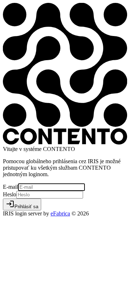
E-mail (10, 187)
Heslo (9, 194)
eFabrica (60, 213)
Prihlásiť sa (22, 204)
